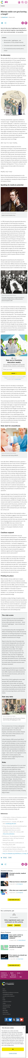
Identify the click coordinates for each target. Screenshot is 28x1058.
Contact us (4, 973)
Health (9, 857)
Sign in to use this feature (20, 19)
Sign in (10, 925)
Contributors (4, 975)
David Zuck (5, 17)
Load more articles (14, 899)
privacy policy (18, 379)
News (4, 998)
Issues (18, 973)
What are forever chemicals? (18, 882)
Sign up (13, 373)
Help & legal (5, 1010)
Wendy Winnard (22, 940)
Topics (12, 973)
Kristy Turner (20, 959)
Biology (5, 857)
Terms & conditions (6, 1014)
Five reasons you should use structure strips (18, 955)
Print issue (3, 977)
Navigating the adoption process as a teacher (16, 946)
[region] (13, 1042)
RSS (21, 977)
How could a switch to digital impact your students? (16, 936)
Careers (4, 1003)
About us (13, 975)
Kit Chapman (20, 884)
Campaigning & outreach (8, 994)
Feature (3, 6)
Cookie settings (13, 1053)
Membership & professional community (10, 992)
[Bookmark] (26, 23)
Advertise (4, 1008)
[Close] (24, 1027)
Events (4, 999)
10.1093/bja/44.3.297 (11, 823)
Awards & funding (6, 1007)
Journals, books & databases (8, 996)
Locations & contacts (7, 1001)
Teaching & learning (7, 1005)
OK (13, 1049)
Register (17, 925)
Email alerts (13, 977)
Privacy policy (5, 1012)
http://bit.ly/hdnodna (8, 834)
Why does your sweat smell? (18, 890)
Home (4, 989)
